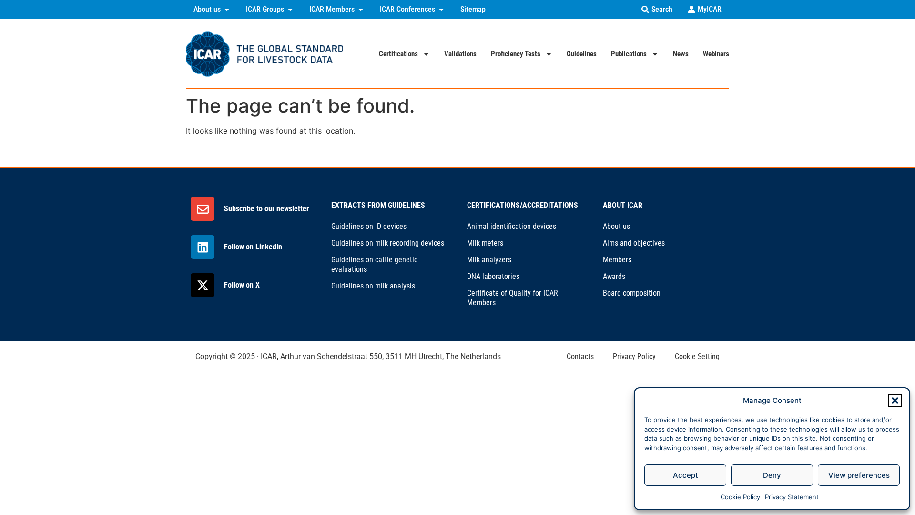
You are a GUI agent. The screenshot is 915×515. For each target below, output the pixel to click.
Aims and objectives (634, 242)
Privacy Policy (634, 356)
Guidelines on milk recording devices (387, 242)
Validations (460, 54)
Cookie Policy (740, 497)
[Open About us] (227, 9)
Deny (772, 475)
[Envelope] (202, 209)
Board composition (632, 293)
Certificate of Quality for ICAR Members (512, 297)
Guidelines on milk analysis (373, 285)
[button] (895, 400)
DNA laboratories (493, 276)
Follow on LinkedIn (253, 246)
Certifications (398, 54)
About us (616, 226)
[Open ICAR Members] (361, 9)
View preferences (859, 475)
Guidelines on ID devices (369, 226)
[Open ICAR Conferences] (441, 9)
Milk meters (485, 242)
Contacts (580, 356)
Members (617, 259)
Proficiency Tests (515, 54)
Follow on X (242, 284)
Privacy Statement (792, 497)
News (681, 54)
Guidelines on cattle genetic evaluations (374, 264)
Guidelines (582, 54)
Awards (614, 276)
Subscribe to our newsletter (266, 208)
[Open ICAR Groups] (290, 9)
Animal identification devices (511, 226)
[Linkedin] (202, 247)
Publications (629, 54)
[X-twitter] (202, 285)
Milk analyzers (489, 259)
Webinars (716, 54)
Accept (685, 475)
